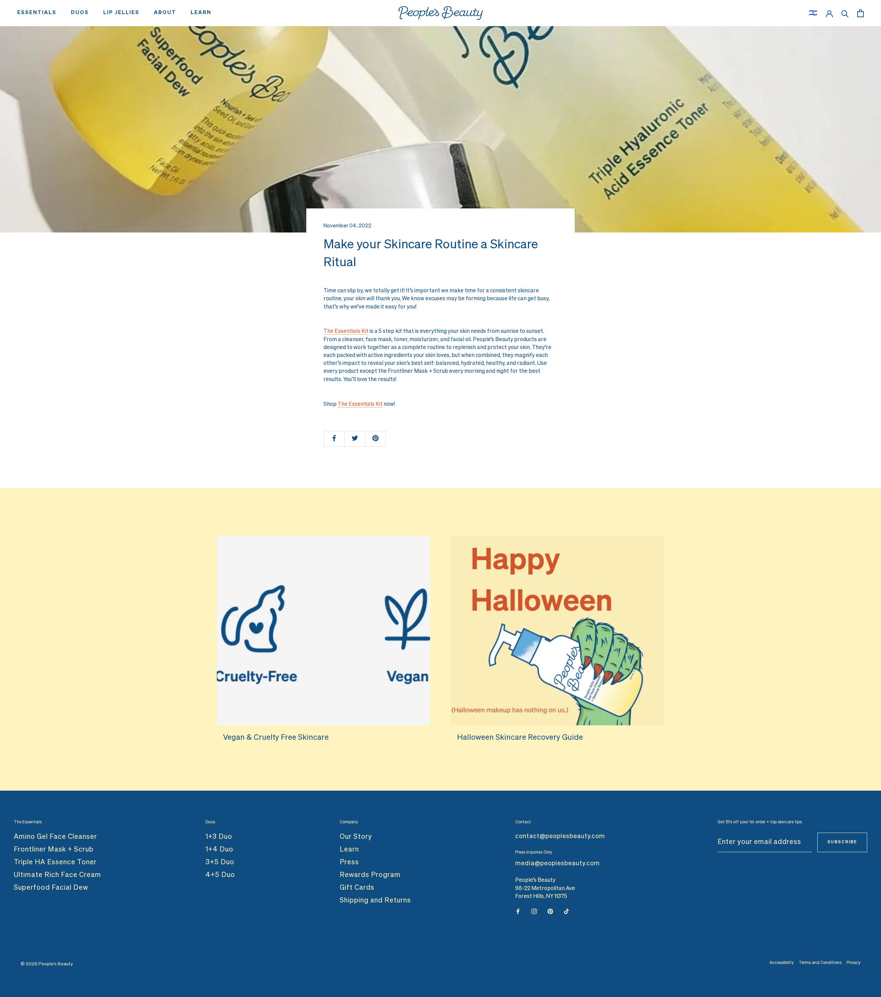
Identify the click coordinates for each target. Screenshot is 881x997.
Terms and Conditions (820, 963)
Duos (80, 12)
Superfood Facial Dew (51, 887)
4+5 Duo (220, 874)
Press (349, 862)
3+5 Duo (219, 862)
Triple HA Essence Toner (55, 862)
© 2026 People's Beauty (47, 964)
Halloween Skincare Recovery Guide (520, 737)
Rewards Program (370, 874)
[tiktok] (566, 911)
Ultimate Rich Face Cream (57, 874)
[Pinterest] (550, 911)
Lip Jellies (121, 12)
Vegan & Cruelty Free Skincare (276, 737)
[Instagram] (534, 911)
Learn (201, 12)
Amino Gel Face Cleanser (55, 836)
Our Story (356, 836)
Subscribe (842, 842)
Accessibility (781, 963)
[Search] (845, 13)
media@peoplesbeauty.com (557, 863)
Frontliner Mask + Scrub (54, 849)
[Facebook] (518, 911)
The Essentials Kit (346, 331)
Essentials (36, 12)
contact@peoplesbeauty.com (560, 836)
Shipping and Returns (375, 900)
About (165, 12)
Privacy (853, 963)
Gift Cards (357, 887)
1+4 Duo (219, 849)
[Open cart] (860, 13)
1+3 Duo (218, 836)
